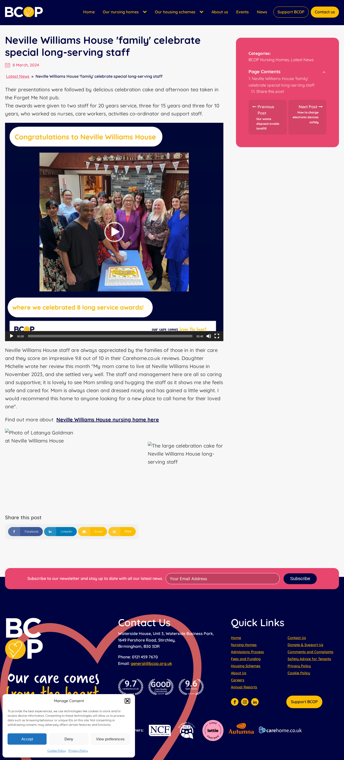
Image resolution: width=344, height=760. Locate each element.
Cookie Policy (56, 750)
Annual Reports (244, 687)
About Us (238, 673)
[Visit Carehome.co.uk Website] (284, 730)
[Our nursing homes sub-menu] (146, 12)
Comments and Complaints (310, 652)
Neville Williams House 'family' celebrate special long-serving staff (282, 82)
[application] (114, 232)
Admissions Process (247, 652)
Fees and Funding (246, 659)
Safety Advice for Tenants (309, 659)
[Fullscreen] (216, 336)
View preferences (110, 739)
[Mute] (208, 336)
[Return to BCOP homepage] (24, 12)
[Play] (11, 336)
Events (242, 11)
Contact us (325, 11)
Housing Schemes (245, 666)
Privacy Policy (78, 750)
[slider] (110, 336)
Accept (27, 739)
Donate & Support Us (305, 645)
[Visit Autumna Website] (241, 730)
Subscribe (300, 578)
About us (220, 11)
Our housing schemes (175, 11)
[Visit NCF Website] (160, 730)
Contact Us (297, 637)
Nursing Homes (244, 645)
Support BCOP (291, 11)
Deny (68, 739)
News (262, 11)
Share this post (270, 91)
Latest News (17, 76)
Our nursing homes (121, 11)
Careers (237, 680)
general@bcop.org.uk (151, 663)
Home (89, 11)
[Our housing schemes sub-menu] (202, 12)
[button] (127, 700)
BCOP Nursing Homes (269, 59)
